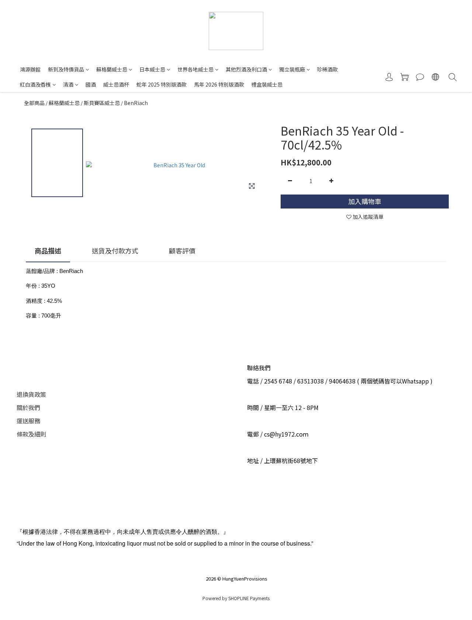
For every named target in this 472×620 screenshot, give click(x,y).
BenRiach (136, 102)
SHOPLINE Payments (249, 598)
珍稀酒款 (327, 69)
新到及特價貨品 (66, 69)
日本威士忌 (152, 69)
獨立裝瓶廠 (292, 69)
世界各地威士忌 (195, 69)
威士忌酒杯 (116, 84)
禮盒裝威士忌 (266, 84)
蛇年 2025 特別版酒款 (161, 84)
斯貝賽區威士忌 (102, 102)
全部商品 (34, 102)
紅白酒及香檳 (35, 84)
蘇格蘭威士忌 (111, 69)
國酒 (91, 84)
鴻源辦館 (30, 69)
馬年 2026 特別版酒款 (219, 84)
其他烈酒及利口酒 (246, 69)
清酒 (68, 84)
